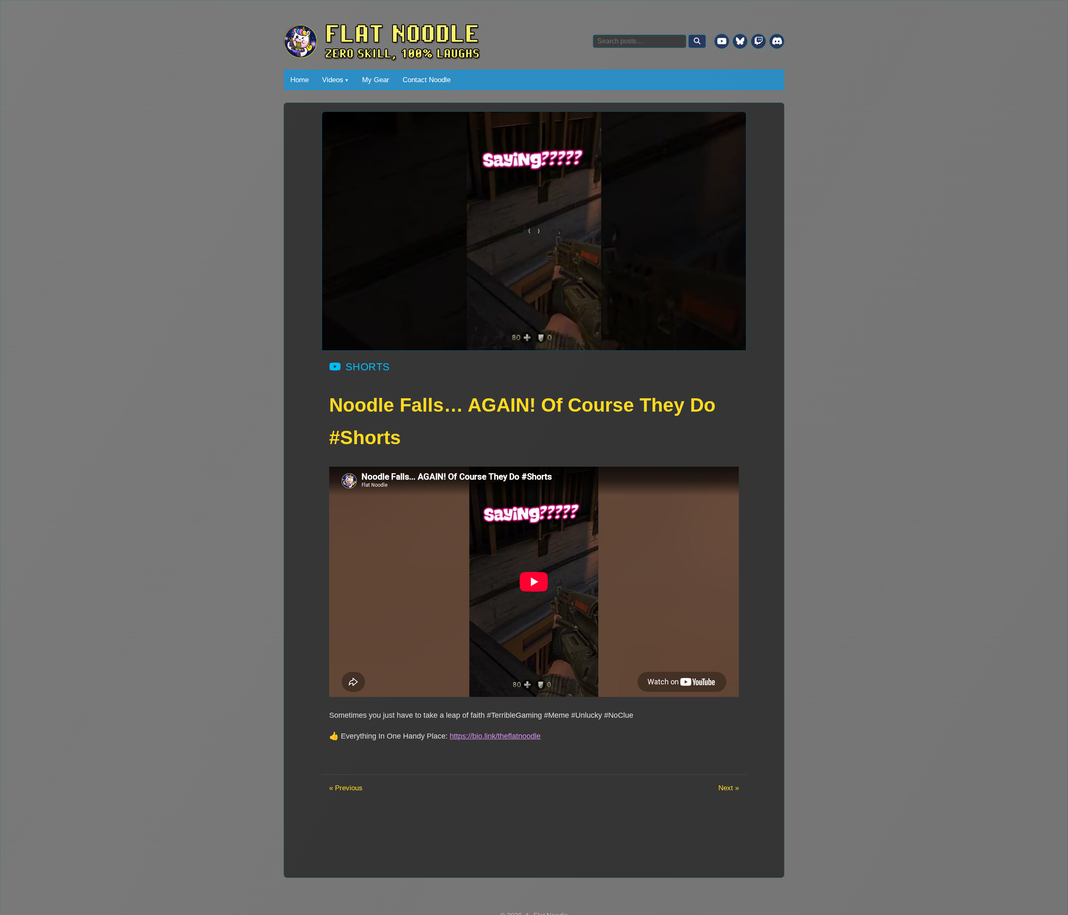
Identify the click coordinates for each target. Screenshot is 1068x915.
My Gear (375, 79)
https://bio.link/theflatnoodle (495, 735)
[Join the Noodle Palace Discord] (776, 41)
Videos (332, 79)
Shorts (367, 366)
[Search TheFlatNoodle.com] (697, 41)
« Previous (346, 788)
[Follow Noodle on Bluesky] (740, 41)
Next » (728, 788)
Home (299, 79)
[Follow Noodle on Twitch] (758, 41)
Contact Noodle (427, 79)
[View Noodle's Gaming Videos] (721, 41)
